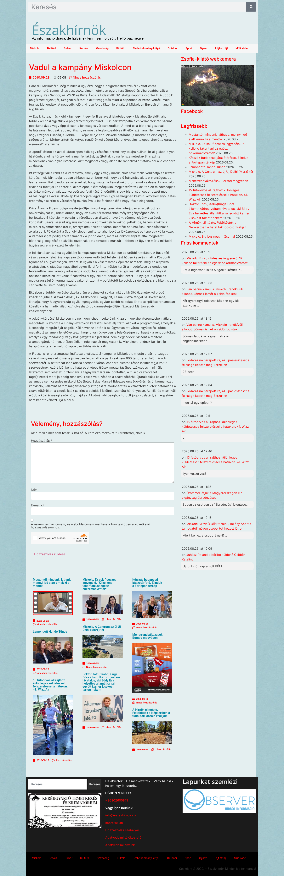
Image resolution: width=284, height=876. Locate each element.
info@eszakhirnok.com (122, 815)
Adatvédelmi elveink (120, 845)
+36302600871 (116, 800)
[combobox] (57, 784)
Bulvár (68, 48)
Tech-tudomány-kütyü (146, 48)
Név (34, 489)
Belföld (51, 48)
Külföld (120, 48)
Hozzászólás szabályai (122, 830)
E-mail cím (38, 505)
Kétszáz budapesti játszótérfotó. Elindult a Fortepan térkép (147, 583)
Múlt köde (242, 48)
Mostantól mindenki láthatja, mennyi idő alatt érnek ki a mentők (52, 583)
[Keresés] (251, 7)
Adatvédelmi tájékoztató (123, 837)
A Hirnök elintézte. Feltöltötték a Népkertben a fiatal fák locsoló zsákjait (151, 713)
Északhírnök (69, 30)
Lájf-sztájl (221, 48)
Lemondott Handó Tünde (50, 631)
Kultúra (83, 48)
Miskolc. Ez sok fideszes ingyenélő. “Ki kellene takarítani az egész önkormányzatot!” (99, 584)
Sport (188, 48)
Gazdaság (102, 48)
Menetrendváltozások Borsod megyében (147, 636)
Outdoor (173, 48)
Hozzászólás (41, 440)
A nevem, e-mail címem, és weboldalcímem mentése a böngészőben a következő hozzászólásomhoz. (90, 526)
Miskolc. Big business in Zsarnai (212, 236)
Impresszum (114, 823)
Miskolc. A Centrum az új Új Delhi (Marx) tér (101, 628)
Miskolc (34, 48)
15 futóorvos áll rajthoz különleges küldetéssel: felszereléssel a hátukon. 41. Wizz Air (50, 684)
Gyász (203, 48)
